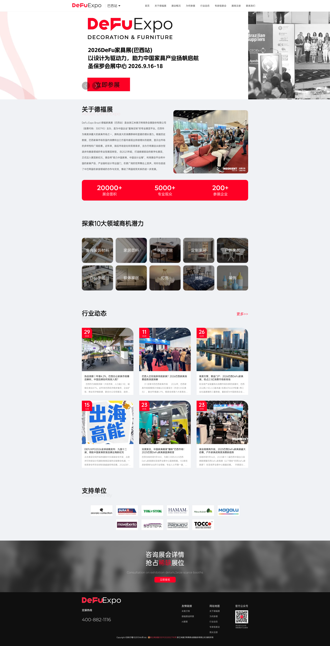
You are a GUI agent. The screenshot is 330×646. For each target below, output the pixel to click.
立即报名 (165, 579)
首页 (147, 5)
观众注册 (213, 632)
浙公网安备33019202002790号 (163, 637)
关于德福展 (160, 5)
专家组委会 (220, 5)
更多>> (242, 314)
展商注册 (236, 5)
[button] (86, 86)
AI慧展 (185, 621)
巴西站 (113, 8)
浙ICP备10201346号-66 (137, 637)
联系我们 (250, 5)
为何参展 (190, 5)
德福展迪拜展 (188, 616)
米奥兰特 (186, 611)
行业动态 (205, 5)
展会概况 (176, 5)
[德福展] (88, 5)
